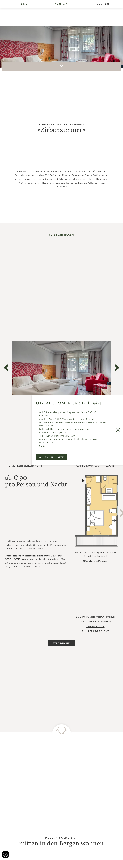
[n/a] (15, 4)
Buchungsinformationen (95, 617)
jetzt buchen (61, 643)
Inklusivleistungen (95, 621)
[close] (118, 430)
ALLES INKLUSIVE (51, 457)
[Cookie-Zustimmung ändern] (5, 854)
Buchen (103, 4)
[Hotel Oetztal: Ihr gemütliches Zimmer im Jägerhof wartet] (95, 511)
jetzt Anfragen (61, 235)
